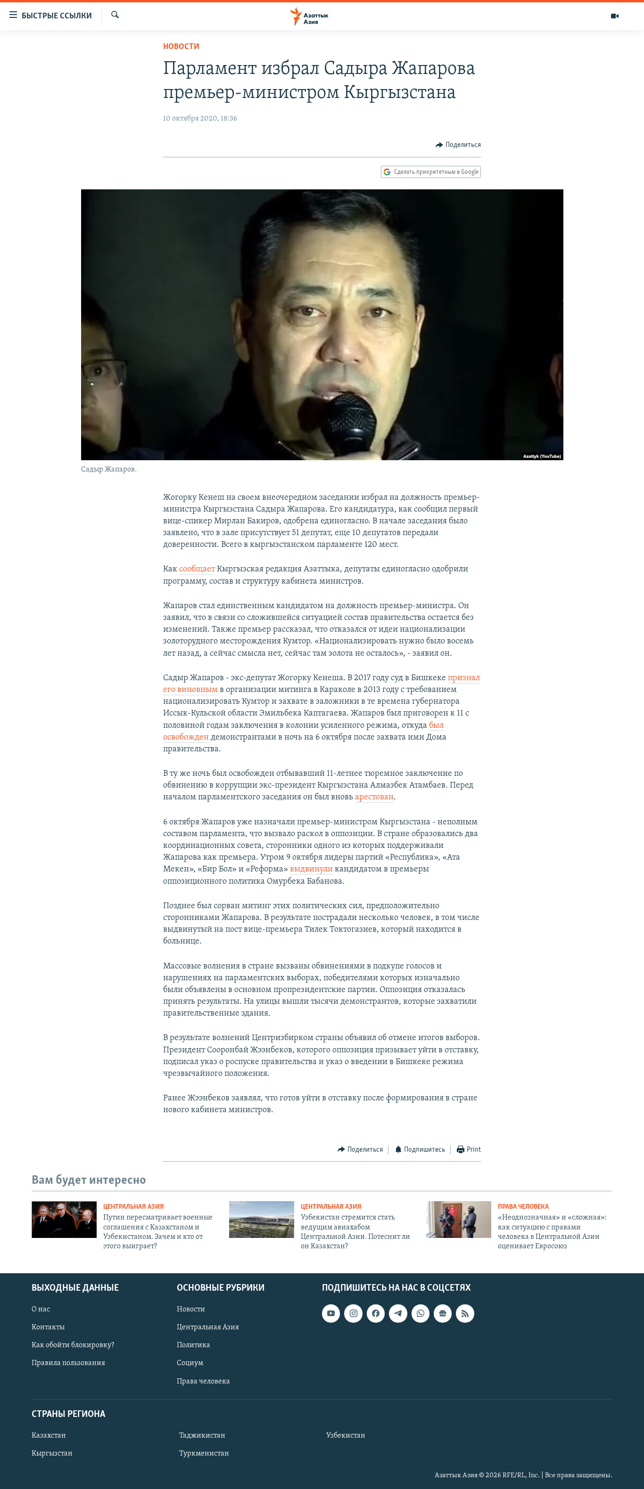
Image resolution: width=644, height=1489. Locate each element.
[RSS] (465, 1313)
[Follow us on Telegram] (398, 1313)
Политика (193, 1345)
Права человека (523, 1207)
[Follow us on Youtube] (331, 1313)
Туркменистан (204, 1453)
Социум (190, 1363)
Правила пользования (68, 1363)
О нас (41, 1309)
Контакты (48, 1327)
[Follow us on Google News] (443, 1313)
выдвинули (311, 869)
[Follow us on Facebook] (376, 1313)
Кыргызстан (52, 1453)
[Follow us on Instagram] (353, 1313)
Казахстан (49, 1436)
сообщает (197, 569)
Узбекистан (345, 1436)
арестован (374, 797)
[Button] (458, 145)
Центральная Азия (133, 1207)
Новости (181, 47)
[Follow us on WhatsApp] (420, 1313)
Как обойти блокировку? (73, 1345)
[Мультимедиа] (615, 16)
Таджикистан (202, 1436)
